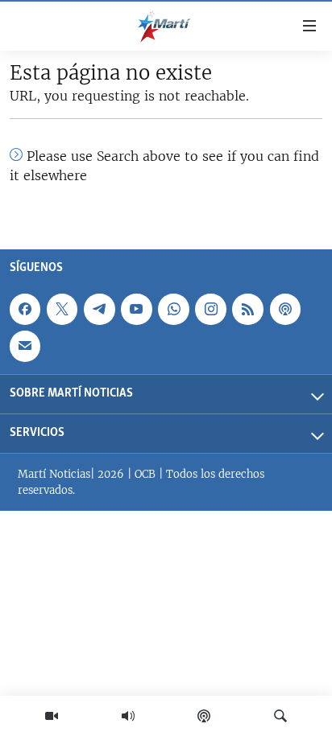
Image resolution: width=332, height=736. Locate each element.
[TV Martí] (51, 716)
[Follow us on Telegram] (99, 309)
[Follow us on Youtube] (136, 309)
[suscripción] (25, 346)
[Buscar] (280, 716)
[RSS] (247, 309)
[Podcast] (204, 716)
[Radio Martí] (128, 716)
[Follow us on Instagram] (210, 309)
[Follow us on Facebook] (25, 309)
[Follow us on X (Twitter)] (62, 309)
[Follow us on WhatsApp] (173, 309)
